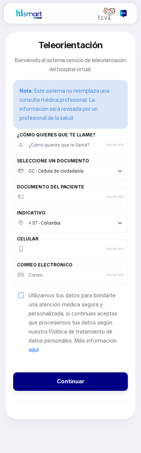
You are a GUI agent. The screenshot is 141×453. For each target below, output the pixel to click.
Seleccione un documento (53, 161)
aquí (34, 349)
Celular (27, 239)
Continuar (71, 381)
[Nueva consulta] (123, 13)
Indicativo (31, 213)
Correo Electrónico (45, 265)
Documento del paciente (50, 187)
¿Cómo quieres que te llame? (56, 135)
